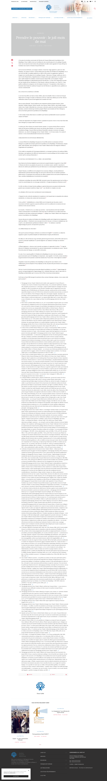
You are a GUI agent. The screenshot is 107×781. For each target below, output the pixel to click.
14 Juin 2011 (65, 714)
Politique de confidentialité (86, 767)
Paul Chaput (37, 736)
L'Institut (17, 742)
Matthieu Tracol (57, 714)
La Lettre (89, 18)
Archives (23, 17)
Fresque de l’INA (14, 1)
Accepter (16, 776)
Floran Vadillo (32, 45)
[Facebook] (82, 1)
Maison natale (33, 1)
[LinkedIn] (87, 1)
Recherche (32, 17)
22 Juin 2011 (23, 742)
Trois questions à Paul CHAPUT (40, 734)
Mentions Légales (74, 767)
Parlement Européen (43, 1)
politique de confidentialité (9, 772)
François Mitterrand (44, 17)
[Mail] (95, 1)
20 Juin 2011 (44, 736)
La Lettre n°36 (40, 33)
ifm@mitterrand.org (79, 764)
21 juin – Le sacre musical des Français (20, 739)
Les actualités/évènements (74, 17)
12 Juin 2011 (40, 45)
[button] (39, 744)
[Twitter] (84, 1)
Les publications (58, 17)
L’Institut (15, 17)
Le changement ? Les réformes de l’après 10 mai (60, 711)
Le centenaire (24, 1)
